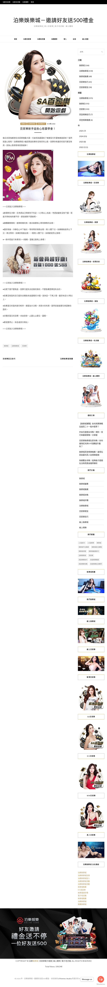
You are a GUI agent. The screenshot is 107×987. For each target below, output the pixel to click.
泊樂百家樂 (6, 2)
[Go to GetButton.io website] (101, 984)
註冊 (74, 39)
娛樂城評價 (83, 500)
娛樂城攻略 (83, 495)
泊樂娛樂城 (31, 124)
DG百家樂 (82, 890)
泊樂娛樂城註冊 (84, 875)
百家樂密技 (83, 511)
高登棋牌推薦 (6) (86, 120)
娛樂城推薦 (83, 489)
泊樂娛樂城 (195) (86, 98)
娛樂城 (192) (84, 103)
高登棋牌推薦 (94, 560)
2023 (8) (82, 142)
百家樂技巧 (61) (85, 82)
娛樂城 (23, 124)
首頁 (32, 2)
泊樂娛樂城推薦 (66, 359)
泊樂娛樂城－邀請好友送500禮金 (53, 20)
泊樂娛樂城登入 (84, 878)
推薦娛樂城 (82, 904)
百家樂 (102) (84, 109)
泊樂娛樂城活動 (84, 881)
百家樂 (24, 346)
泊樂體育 (25, 2)
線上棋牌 (83, 527)
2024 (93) (83, 136)
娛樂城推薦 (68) (85, 76)
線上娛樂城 (83, 522)
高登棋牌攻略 (83, 564)
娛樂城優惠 (83, 484)
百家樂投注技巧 (9, 359)
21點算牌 (91, 543)
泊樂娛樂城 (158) (86, 71)
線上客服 (85, 39)
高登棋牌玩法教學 (96, 564)
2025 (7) (82, 131)
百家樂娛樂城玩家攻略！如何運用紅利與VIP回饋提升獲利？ (91, 443)
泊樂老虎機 (16, 2)
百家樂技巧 (41, 124)
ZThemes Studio (65, 979)
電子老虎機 (82, 895)
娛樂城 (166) (84, 65)
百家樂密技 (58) (85, 87)
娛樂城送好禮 (83, 893)
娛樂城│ (36, 961)
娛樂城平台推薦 (84, 547)
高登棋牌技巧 (83, 560)
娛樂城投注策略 (97, 547)
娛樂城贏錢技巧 (94, 551)
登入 (65, 39)
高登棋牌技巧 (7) (86, 114)
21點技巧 (82, 543)
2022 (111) (83, 147)
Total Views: (50, 966)
